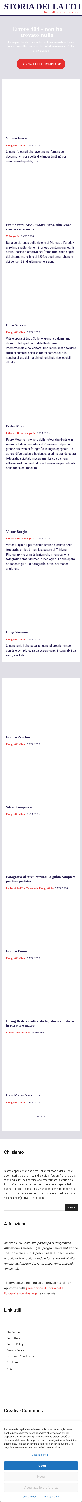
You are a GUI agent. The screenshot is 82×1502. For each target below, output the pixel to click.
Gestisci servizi (40, 1454)
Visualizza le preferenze (41, 1487)
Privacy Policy (51, 1496)
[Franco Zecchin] (41, 706)
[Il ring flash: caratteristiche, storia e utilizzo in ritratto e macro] (41, 990)
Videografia (13, 236)
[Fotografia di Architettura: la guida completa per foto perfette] (41, 846)
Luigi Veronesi (17, 632)
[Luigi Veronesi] (41, 601)
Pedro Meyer (16, 426)
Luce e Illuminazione (18, 1032)
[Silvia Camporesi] (41, 776)
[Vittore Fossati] (41, 107)
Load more (40, 1116)
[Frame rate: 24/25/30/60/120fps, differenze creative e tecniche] (41, 194)
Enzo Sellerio (16, 325)
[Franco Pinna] (41, 920)
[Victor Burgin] (41, 500)
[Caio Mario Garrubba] (41, 1064)
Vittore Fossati (17, 138)
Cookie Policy (29, 1496)
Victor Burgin (16, 532)
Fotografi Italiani (16, 145)
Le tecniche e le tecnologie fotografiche (30, 888)
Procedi (41, 1465)
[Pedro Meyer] (41, 395)
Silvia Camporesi (19, 807)
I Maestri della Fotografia (21, 433)
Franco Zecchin (18, 737)
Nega (41, 1476)
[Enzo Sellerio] (41, 294)
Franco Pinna (16, 951)
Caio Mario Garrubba (23, 1095)
